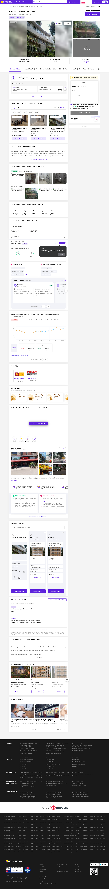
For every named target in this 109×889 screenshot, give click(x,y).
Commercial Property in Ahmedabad (73, 841)
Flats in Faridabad (23, 849)
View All (63, 280)
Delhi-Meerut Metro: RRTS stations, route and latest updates (47, 720)
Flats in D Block (76, 758)
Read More (14, 480)
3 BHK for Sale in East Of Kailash (80, 796)
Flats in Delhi (21, 830)
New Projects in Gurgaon (54, 833)
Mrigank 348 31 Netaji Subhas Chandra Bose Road (31, 777)
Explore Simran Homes (25, 745)
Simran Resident (24, 785)
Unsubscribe (43, 881)
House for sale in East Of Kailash (54, 792)
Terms (41, 871)
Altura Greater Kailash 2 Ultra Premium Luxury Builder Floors (58, 775)
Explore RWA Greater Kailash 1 (27, 752)
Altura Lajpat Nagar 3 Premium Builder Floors (31, 772)
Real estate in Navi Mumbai (10, 846)
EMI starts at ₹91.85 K (54, 562)
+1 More (26, 274)
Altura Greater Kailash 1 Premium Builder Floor (57, 772)
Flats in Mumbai (22, 816)
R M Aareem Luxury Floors (79, 785)
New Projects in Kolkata (53, 838)
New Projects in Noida (53, 835)
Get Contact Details (84, 113)
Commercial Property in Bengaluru (72, 819)
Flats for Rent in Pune (37, 824)
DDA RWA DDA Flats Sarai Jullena (54, 781)
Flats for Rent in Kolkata (37, 838)
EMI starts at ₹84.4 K (35, 562)
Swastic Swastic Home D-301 (27, 786)
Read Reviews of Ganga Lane (53, 753)
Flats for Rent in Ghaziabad (38, 852)
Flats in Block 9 (23, 766)
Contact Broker (20, 138)
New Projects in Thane (53, 843)
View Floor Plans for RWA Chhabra (81, 746)
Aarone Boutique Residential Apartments (56, 783)
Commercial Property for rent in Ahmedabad (94, 841)
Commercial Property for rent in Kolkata (94, 838)
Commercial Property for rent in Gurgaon (94, 833)
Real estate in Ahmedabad (10, 841)
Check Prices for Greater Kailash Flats (55, 752)
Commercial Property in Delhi (71, 830)
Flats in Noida (22, 835)
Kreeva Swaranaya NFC (52, 774)
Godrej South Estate (77, 772)
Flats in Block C (23, 764)
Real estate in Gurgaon (9, 833)
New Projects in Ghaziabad (54, 852)
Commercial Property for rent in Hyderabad (94, 822)
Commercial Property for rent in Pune (93, 824)
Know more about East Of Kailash (38, 516)
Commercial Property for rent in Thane (93, 843)
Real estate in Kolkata (9, 838)
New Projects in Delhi (53, 830)
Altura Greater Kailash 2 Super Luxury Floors (83, 774)
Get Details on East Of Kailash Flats (28, 750)
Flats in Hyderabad (23, 822)
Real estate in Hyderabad (10, 822)
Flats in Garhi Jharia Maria (26, 759)
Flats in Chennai (22, 827)
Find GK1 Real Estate (77, 750)
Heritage (74, 775)
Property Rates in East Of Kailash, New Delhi (57, 791)
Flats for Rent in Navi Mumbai (39, 846)
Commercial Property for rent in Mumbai (94, 816)
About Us (42, 866)
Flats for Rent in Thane (37, 843)
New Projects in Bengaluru (54, 819)
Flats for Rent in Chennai (37, 827)
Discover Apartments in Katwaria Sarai (56, 748)
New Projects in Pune (53, 824)
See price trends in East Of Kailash (19, 355)
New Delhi (15, 6)
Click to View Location (38, 423)
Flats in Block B (23, 763)
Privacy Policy (43, 876)
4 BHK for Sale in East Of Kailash (28, 798)
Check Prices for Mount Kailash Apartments (57, 743)
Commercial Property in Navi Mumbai (73, 846)
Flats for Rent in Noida (37, 835)
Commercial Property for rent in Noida (93, 835)
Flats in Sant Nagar (51, 758)
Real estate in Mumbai (9, 816)
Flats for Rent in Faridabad (38, 849)
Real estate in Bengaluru (9, 819)
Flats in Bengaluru (23, 819)
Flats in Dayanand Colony (26, 761)
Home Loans (78, 866)
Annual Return (43, 874)
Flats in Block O (50, 763)
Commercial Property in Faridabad (72, 849)
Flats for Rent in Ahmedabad (38, 841)
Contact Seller (93, 14)
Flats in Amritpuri (76, 763)
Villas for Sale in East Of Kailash (54, 794)
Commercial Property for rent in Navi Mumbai (94, 846)
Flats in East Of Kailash (25, 758)
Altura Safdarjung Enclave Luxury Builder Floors (31, 775)
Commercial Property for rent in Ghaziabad (94, 852)
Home (10, 6)
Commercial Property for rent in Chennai (94, 827)
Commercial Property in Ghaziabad (72, 852)
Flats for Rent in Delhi (37, 830)
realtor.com (60, 866)
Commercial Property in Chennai (72, 827)
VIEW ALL (58, 107)
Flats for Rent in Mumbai (37, 816)
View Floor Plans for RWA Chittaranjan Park (83, 745)
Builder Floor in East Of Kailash (80, 792)
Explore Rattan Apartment (26, 753)
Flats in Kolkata (22, 838)
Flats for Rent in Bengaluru (38, 819)
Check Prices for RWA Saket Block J (55, 745)
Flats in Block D (50, 759)
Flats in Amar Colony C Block (53, 764)
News (76, 864)
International (78, 871)
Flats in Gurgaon (22, 833)
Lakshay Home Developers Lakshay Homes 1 (31, 781)
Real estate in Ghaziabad (9, 852)
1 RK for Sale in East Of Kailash (80, 794)
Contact (17, 691)
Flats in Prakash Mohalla (78, 761)
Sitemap (77, 869)
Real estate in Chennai (9, 827)
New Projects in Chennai (53, 827)
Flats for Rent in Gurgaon (38, 833)
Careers (42, 864)
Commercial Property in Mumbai (71, 816)
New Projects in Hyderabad (54, 822)
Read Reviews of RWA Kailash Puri (81, 748)
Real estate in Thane (8, 843)
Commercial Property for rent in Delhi (93, 830)
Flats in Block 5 (50, 766)
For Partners (43, 869)
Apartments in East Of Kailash (27, 792)
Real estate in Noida (8, 835)
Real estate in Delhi (8, 830)
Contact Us (42, 878)
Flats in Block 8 (23, 768)
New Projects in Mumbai (53, 816)
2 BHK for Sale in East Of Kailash (54, 796)
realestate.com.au (62, 864)
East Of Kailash (23, 6)
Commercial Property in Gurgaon (72, 833)
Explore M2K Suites (77, 743)
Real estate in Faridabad (9, 849)
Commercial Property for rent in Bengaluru (94, 819)
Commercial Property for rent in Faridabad (94, 849)
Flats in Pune (21, 824)
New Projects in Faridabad (54, 849)
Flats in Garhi (75, 759)
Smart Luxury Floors (77, 781)
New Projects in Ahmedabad (54, 841)
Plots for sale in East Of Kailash (27, 794)
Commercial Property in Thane (71, 843)
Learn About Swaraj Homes (27, 746)
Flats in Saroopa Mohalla (78, 764)
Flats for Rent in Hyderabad (38, 822)
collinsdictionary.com (62, 871)
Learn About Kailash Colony (27, 748)
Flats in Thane (22, 843)
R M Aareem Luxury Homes (26, 783)
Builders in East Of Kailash (52, 798)
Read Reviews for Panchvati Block (54, 746)
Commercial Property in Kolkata (71, 838)
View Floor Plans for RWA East (53, 750)
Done (61, 254)
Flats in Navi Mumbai (23, 846)
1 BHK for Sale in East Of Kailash (28, 796)
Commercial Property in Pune (71, 824)
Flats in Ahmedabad (23, 841)
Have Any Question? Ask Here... (57, 599)
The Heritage (23, 774)
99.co (58, 869)
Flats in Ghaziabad (23, 852)
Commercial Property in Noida (71, 835)
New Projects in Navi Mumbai (55, 846)
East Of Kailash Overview (26, 791)
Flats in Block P (76, 766)
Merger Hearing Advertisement (46, 883)
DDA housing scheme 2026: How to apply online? (22, 720)
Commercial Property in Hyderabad (72, 822)
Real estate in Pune (8, 824)
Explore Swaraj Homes (78, 752)
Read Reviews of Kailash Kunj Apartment (30, 743)
